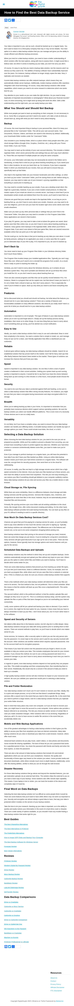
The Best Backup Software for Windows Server (21, 842)
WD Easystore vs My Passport (15, 929)
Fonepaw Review (10, 846)
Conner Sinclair (18, 32)
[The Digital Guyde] (37, 4)
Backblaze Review (10, 883)
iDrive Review (9, 870)
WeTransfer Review (11, 892)
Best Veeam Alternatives (13, 851)
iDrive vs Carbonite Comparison (15, 920)
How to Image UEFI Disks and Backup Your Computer (23, 838)
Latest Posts (13, 27)
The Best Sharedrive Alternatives (16, 824)
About (6, 27)
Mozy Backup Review (12, 874)
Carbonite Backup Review (13, 879)
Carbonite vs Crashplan (12, 911)
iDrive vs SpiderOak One (13, 924)
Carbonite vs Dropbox (12, 915)
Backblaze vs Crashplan (13, 933)
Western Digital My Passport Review (17, 865)
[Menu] (4, 4)
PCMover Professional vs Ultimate (16, 942)
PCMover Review (10, 861)
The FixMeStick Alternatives (14, 833)
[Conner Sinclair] (8, 38)
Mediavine (59, 1001)
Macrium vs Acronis (11, 937)
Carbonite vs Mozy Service (13, 906)
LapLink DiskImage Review (14, 888)
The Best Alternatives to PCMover (16, 829)
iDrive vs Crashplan (11, 902)
